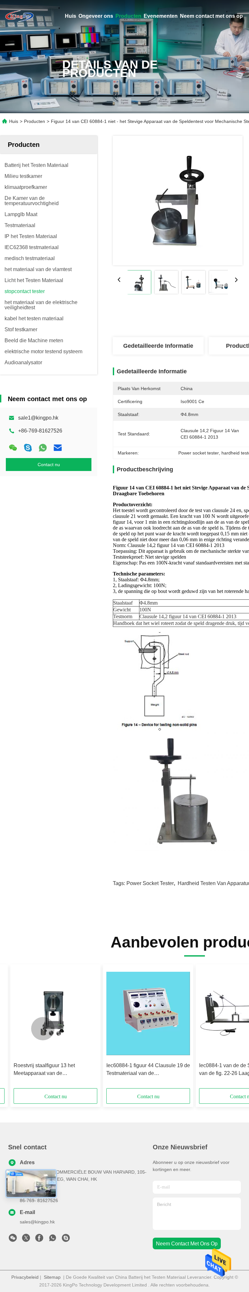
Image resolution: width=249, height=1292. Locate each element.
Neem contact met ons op (211, 16)
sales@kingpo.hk (37, 1221)
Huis (70, 16)
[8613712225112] (52, 1239)
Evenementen (161, 16)
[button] (42, 1028)
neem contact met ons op (187, 1243)
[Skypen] (28, 448)
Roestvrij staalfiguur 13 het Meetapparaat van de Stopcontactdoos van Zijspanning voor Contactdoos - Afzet (52, 1070)
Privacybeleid (25, 1277)
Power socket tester (150, 883)
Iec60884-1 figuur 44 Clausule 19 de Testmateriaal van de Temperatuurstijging (148, 1070)
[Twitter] (25, 1239)
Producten (128, 16)
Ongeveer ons (95, 16)
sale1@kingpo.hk (38, 418)
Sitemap (52, 1277)
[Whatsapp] (43, 448)
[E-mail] (58, 448)
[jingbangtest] (65, 1239)
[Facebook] (39, 1239)
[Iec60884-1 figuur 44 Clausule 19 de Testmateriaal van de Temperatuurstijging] (148, 1013)
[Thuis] (19, 16)
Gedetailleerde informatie (158, 346)
